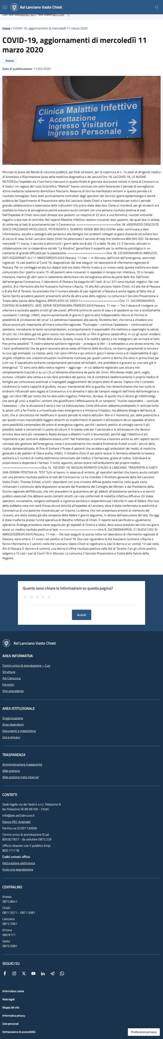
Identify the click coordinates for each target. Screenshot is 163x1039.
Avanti (81, 614)
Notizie (10, 61)
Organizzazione (12, 718)
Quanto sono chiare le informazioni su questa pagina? (68, 588)
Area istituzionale (18, 708)
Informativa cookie (13, 991)
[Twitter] (23, 973)
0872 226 (58, 14)
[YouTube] (33, 973)
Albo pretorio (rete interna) (20, 777)
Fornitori (8, 684)
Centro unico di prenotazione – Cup (26, 665)
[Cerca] (157, 7)
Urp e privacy (11, 737)
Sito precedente (13, 690)
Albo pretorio (11, 770)
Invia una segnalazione (17, 869)
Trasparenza (13, 754)
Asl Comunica (11, 678)
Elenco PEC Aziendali (16, 821)
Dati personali (10, 1024)
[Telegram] (52, 973)
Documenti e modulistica (19, 730)
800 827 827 (28, 14)
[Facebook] (4, 973)
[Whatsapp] (62, 973)
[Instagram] (14, 973)
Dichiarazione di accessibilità (18, 1032)
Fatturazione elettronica (18, 863)
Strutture (8, 671)
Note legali (8, 999)
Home (6, 28)
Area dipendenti (13, 724)
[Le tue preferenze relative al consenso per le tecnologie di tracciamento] (144, 1032)
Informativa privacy (13, 1015)
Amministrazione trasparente (22, 764)
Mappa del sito (10, 1007)
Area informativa (17, 656)
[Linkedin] (43, 973)
